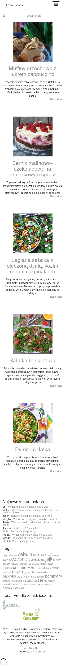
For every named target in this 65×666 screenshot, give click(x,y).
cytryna (7, 559)
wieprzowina (37, 584)
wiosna (48, 584)
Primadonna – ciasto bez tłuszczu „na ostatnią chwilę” (31, 511)
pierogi (29, 576)
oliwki (46, 572)
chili (36, 554)
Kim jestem (27, 541)
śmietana (20, 588)
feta (43, 559)
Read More (56, 99)
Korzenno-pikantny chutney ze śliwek (28, 506)
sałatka (32, 580)
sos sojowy (49, 580)
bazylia (6, 555)
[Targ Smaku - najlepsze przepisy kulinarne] (11, 614)
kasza (14, 563)
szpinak (6, 584)
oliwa (39, 572)
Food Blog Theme (32, 648)
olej (33, 572)
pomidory (53, 576)
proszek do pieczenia (14, 580)
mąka (17, 571)
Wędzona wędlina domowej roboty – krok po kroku (31, 523)
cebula (25, 553)
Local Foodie (15, 5)
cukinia (56, 555)
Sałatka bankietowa (32, 360)
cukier (46, 554)
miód (48, 568)
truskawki (15, 584)
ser (40, 580)
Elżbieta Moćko (11, 541)
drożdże (36, 559)
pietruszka (38, 576)
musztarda (7, 572)
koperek (32, 563)
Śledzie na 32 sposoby (25, 528)
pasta (21, 576)
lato (50, 563)
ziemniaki (8, 588)
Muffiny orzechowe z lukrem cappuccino (32, 71)
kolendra (23, 563)
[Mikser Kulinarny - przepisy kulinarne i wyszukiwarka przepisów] (31, 614)
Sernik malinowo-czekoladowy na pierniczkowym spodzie (32, 168)
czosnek (20, 558)
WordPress (39, 651)
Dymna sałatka (32, 449)
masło (39, 567)
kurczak (41, 564)
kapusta (6, 563)
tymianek (26, 584)
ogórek (27, 572)
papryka (9, 576)
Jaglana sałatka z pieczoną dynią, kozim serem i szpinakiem (32, 265)
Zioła (5, 531)
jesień (59, 559)
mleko (55, 568)
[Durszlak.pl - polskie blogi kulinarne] (10, 604)
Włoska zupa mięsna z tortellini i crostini (35, 519)
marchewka (26, 567)
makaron (10, 567)
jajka (50, 558)
